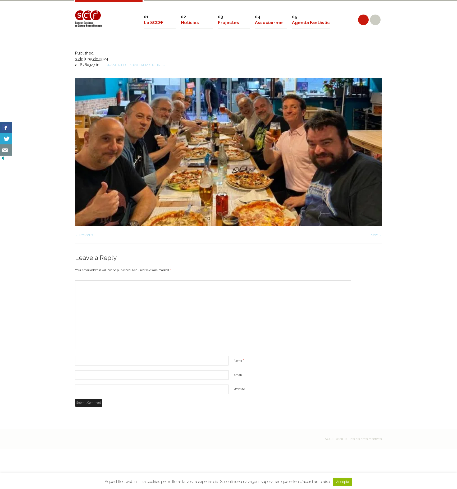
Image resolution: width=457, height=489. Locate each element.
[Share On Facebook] (6, 128)
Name (239, 360)
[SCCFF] (88, 18)
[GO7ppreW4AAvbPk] (228, 152)
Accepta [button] (342, 482)
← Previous (84, 235)
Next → (376, 235)
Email (239, 375)
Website (239, 389)
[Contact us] (6, 150)
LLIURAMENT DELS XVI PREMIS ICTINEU (132, 65)
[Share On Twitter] (6, 139)
